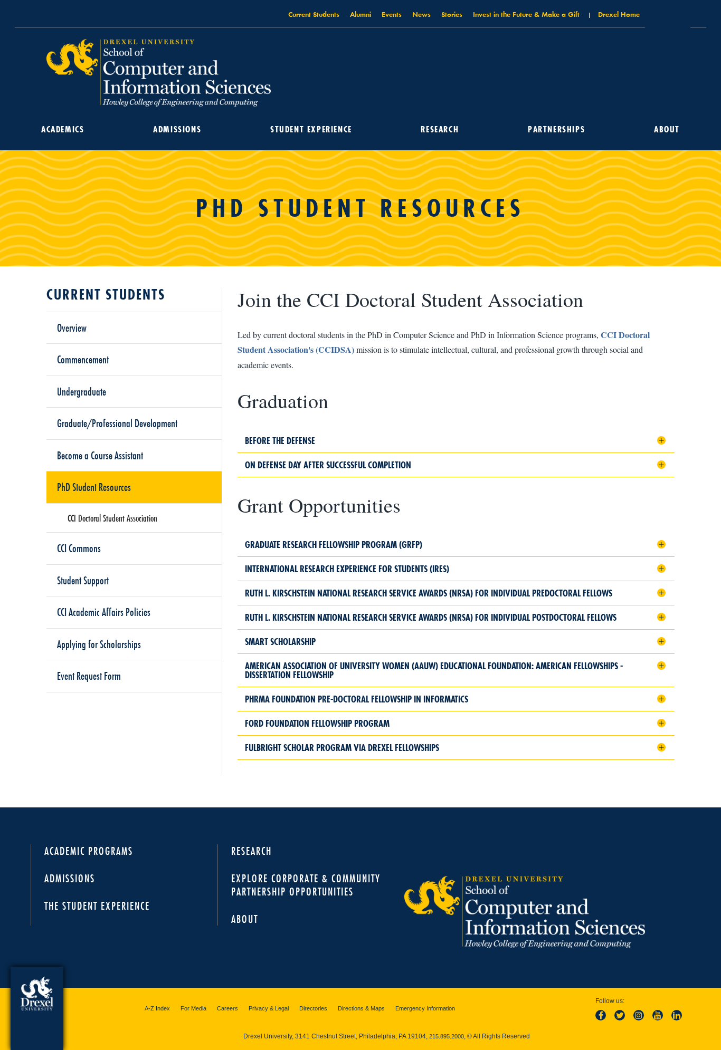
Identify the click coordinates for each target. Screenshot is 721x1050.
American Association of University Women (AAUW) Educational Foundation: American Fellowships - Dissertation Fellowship (434, 670)
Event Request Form (89, 675)
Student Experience (311, 129)
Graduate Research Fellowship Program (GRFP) (333, 544)
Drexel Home (619, 14)
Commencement (83, 359)
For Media (193, 1008)
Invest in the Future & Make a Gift (526, 14)
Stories (451, 14)
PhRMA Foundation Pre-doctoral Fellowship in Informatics (356, 699)
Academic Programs (88, 851)
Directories (313, 1008)
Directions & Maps (361, 1008)
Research (440, 129)
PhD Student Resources (94, 486)
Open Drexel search (667, 17)
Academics (62, 129)
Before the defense (280, 440)
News (421, 14)
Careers (227, 1008)
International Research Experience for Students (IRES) (347, 568)
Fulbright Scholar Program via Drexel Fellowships (342, 747)
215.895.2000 (446, 1036)
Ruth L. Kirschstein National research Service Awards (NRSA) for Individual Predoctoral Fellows (428, 593)
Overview (72, 327)
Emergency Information (425, 1008)
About (667, 129)
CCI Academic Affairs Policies (103, 611)
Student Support (83, 580)
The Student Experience (97, 905)
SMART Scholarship (280, 641)
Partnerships (556, 129)
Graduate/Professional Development (117, 423)
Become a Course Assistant (100, 455)
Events (392, 14)
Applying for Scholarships (99, 644)
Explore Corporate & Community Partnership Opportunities (306, 885)
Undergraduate (81, 391)
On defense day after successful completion (328, 464)
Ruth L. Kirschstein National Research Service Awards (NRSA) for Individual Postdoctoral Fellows (430, 617)
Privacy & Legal (269, 1008)
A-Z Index (157, 1008)
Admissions (177, 129)
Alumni (360, 14)
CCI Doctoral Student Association (112, 518)
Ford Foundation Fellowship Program (317, 723)
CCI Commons (79, 548)
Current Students (313, 14)
